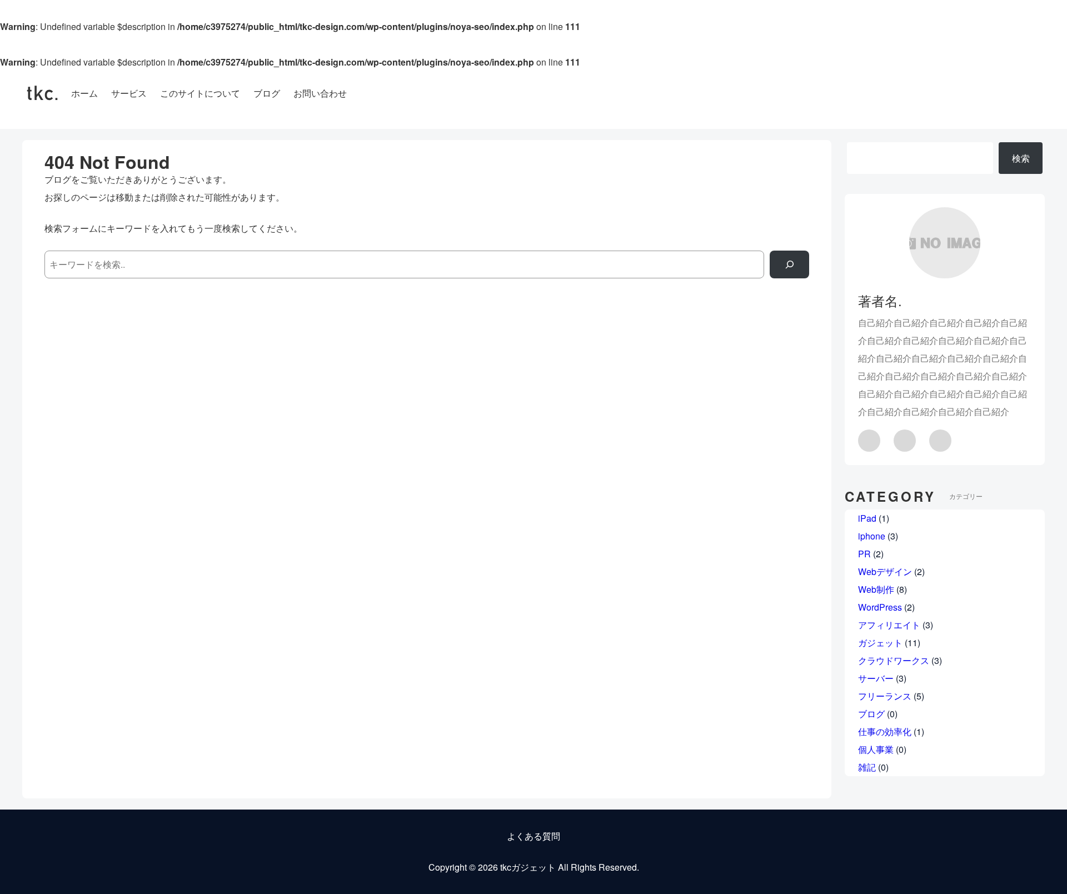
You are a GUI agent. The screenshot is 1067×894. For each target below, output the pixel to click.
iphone (871, 536)
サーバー (876, 678)
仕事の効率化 (884, 731)
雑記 (867, 767)
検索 (1021, 158)
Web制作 (876, 589)
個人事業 (876, 749)
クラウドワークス (893, 660)
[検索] (789, 264)
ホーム (84, 93)
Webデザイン (885, 571)
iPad (867, 518)
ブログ (871, 713)
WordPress (880, 607)
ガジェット (880, 642)
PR (864, 553)
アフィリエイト (889, 624)
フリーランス (884, 696)
